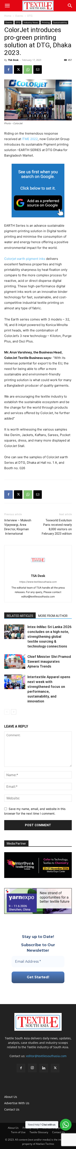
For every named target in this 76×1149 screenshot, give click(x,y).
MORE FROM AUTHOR (53, 615)
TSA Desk (13, 59)
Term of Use (18, 1132)
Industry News (31, 22)
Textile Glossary (39, 1132)
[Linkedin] (43, 1068)
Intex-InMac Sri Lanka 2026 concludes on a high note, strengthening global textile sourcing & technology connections (49, 636)
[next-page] (13, 711)
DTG (30, 16)
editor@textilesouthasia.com (46, 1056)
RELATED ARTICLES (20, 615)
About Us (10, 1097)
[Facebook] (8, 69)
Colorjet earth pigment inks (24, 259)
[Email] (37, 69)
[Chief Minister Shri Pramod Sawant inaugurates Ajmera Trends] (14, 661)
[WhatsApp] (28, 69)
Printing (46, 22)
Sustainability (60, 22)
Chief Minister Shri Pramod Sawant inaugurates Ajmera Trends (49, 661)
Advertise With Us (16, 1103)
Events (19, 16)
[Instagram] (32, 1068)
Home (7, 16)
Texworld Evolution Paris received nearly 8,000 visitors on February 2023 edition (57, 527)
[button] (7, 5)
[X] (18, 69)
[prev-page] (7, 711)
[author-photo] (38, 570)
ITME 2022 (29, 139)
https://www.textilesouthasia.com (38, 581)
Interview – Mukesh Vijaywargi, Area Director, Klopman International (17, 527)
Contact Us (11, 1109)
